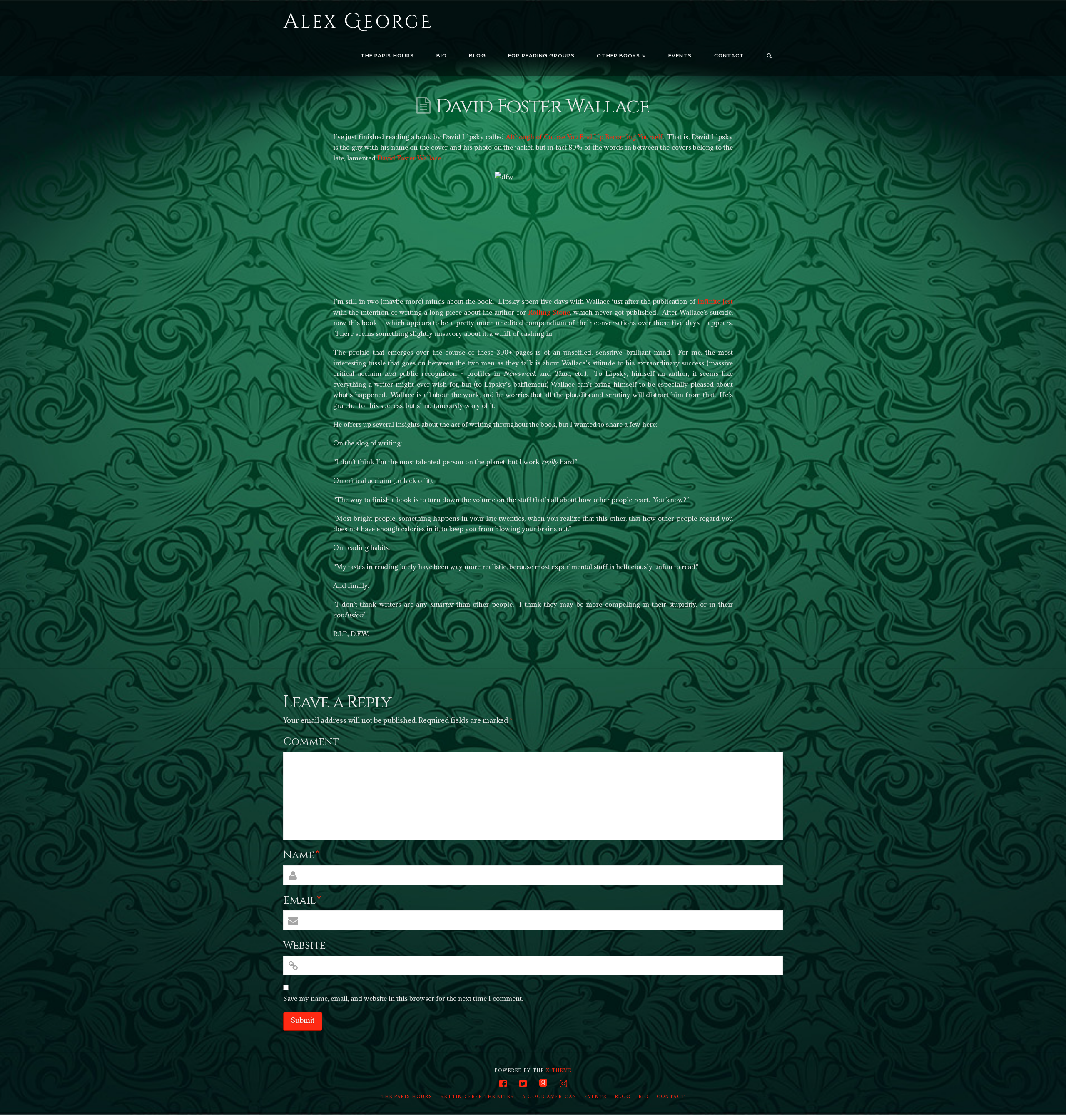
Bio (644, 1097)
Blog (623, 1097)
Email (302, 900)
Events (596, 1097)
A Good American (549, 1097)
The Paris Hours (407, 1097)
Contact (671, 1097)
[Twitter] (523, 1083)
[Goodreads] (543, 1083)
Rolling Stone (549, 312)
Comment (311, 742)
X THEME (559, 1070)
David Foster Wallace (409, 158)
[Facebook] (503, 1083)
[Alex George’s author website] (357, 22)
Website (304, 945)
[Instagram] (563, 1083)
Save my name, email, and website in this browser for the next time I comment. (403, 998)
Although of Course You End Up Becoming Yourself (584, 136)
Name (301, 855)
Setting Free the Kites (477, 1097)
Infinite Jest (715, 301)
